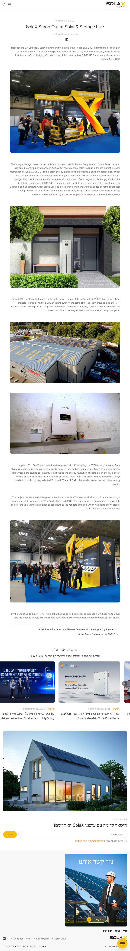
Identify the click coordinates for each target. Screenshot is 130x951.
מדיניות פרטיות (8, 946)
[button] (124, 683)
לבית (125, 930)
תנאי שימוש (21, 946)
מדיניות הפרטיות (97, 841)
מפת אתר (32, 946)
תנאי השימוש (81, 841)
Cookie (43, 946)
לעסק (117, 930)
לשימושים (107, 930)
